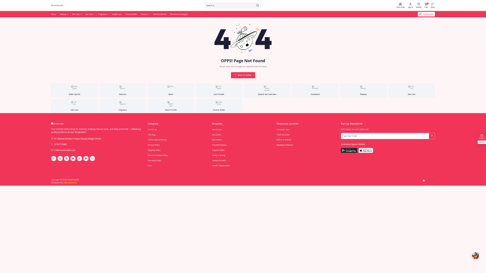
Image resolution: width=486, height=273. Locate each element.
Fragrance (102, 14)
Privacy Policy (154, 145)
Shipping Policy (154, 150)
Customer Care (283, 129)
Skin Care (76, 14)
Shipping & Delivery (284, 145)
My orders (216, 134)
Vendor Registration (221, 165)
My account (217, 129)
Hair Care (89, 14)
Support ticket (218, 150)
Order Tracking (218, 155)
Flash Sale (428, 14)
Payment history (219, 145)
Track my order (283, 134)
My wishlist (217, 139)
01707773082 (60, 144)
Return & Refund (283, 139)
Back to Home (244, 75)
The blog (151, 134)
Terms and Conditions (157, 139)
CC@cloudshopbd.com (65, 150)
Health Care (117, 14)
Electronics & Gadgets (179, 14)
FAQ (149, 165)
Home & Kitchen (159, 14)
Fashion (144, 14)
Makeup (63, 14)
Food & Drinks (131, 14)
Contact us (152, 129)
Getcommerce (70, 182)
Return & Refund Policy (158, 155)
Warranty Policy (154, 160)
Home (53, 14)
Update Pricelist (219, 160)
